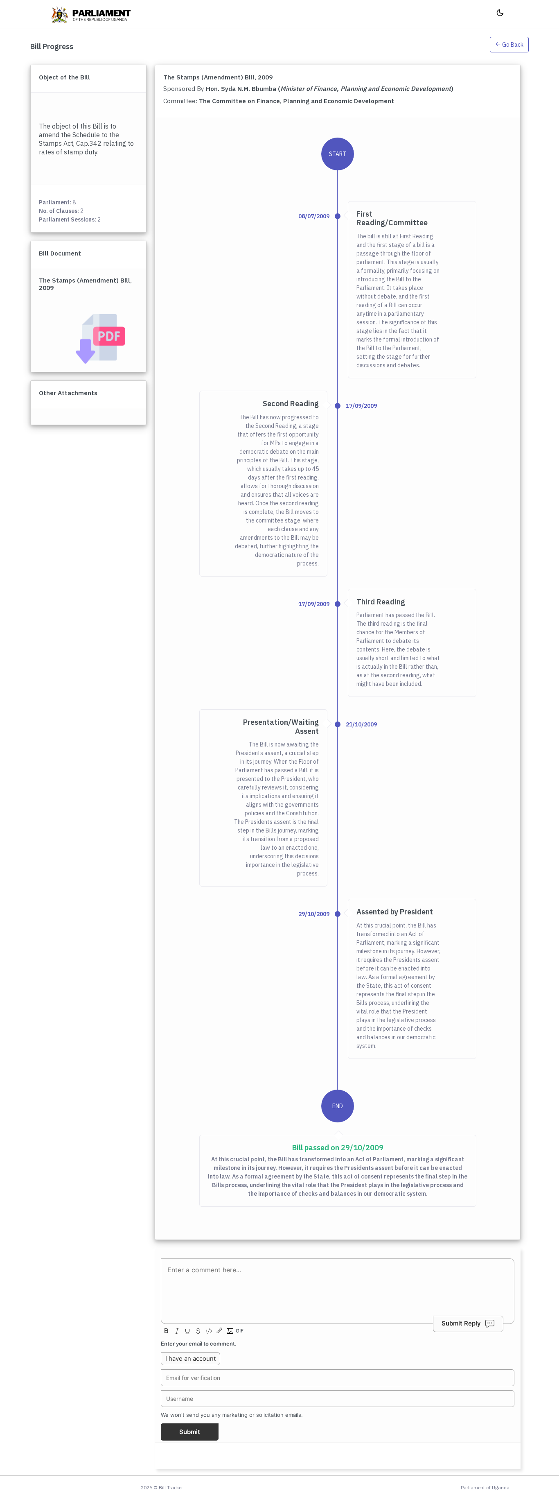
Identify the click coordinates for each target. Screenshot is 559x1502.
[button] (509, 46)
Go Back (512, 44)
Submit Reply (461, 1324)
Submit (189, 1432)
